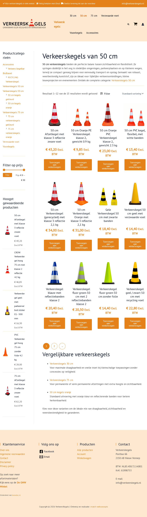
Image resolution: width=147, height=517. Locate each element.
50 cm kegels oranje (60, 392)
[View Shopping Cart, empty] (135, 24)
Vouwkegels (76, 32)
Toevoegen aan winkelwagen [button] (54, 164)
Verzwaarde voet (110, 15)
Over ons (4, 450)
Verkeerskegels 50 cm (13, 91)
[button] (128, 24)
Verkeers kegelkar (16, 68)
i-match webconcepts (99, 506)
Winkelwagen (84, 458)
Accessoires (92, 32)
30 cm (73, 15)
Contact (4, 458)
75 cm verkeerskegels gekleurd (13, 120)
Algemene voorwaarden (12, 454)
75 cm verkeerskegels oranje (13, 133)
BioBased (7, 73)
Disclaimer (5, 462)
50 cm (83, 15)
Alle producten (85, 450)
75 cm (94, 15)
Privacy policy (7, 466)
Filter (7, 175)
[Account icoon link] (143, 24)
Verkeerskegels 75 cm (13, 112)
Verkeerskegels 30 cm (13, 86)
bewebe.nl (16, 495)
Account (81, 454)
